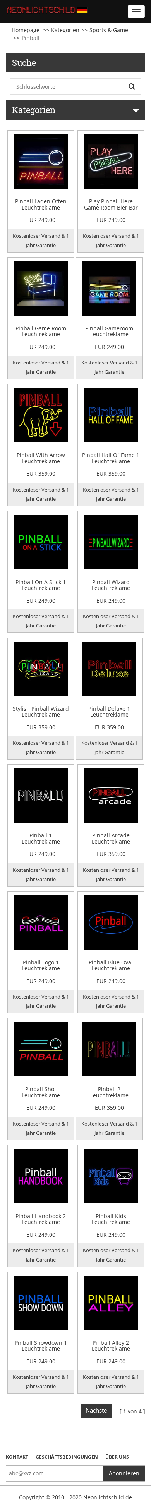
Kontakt (17, 1457)
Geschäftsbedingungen (67, 1457)
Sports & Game (108, 30)
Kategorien (65, 30)
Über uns (117, 1457)
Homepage (25, 30)
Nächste (96, 1410)
